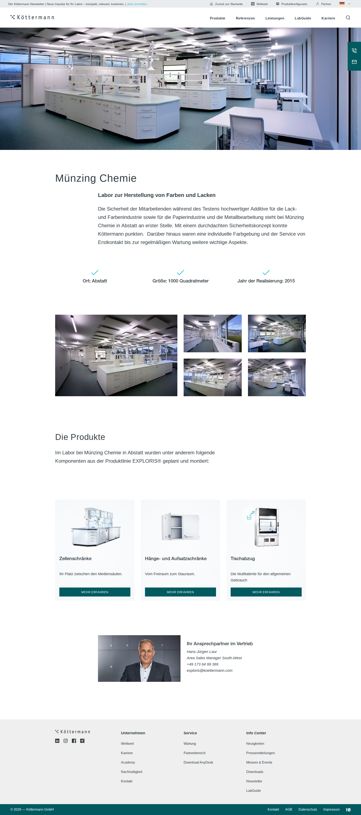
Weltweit (127, 743)
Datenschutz (308, 809)
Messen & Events (259, 762)
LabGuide (303, 18)
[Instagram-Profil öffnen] (66, 742)
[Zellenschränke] (95, 525)
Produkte (217, 18)
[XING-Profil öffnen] (82, 742)
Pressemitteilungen (260, 753)
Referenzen (245, 18)
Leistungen (275, 18)
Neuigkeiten (255, 743)
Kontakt (126, 781)
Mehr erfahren (94, 592)
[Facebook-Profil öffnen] (74, 742)
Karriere (328, 18)
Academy (128, 762)
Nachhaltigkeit (131, 772)
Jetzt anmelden (137, 4)
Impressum (331, 809)
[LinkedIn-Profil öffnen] (57, 742)
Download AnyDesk (198, 762)
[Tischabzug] (266, 525)
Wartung (190, 743)
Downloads (254, 772)
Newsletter (254, 781)
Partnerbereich (195, 753)
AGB (288, 809)
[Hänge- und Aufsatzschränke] (180, 525)
